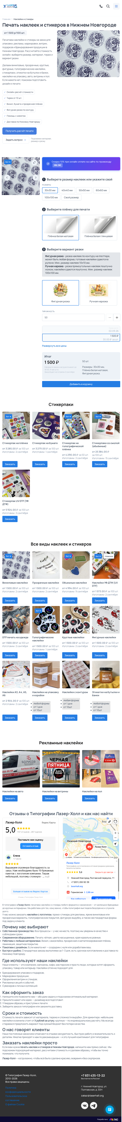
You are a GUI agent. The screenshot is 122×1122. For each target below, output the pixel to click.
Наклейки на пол (92, 791)
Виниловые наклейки (15, 582)
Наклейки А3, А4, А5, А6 (14, 694)
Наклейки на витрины (55, 791)
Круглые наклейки (73, 637)
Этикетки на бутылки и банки (106, 694)
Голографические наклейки (43, 639)
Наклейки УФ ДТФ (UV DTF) (105, 584)
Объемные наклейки (74, 582)
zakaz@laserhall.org (92, 1095)
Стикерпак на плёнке (15, 443)
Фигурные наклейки (104, 637)
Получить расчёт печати (19, 130)
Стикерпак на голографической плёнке (73, 446)
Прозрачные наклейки (45, 582)
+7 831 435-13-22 (93, 1075)
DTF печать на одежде (15, 637)
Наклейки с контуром (75, 692)
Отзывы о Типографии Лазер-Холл (30, 897)
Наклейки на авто (12, 791)
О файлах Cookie (14, 1104)
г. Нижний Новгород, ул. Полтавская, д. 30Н (94, 1088)
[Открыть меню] (116, 6)
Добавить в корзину (81, 384)
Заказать (10, 464)
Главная (6, 19)
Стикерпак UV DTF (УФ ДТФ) (15, 503)
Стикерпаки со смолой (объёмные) (105, 445)
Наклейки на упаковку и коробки (45, 694)
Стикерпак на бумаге (45, 443)
